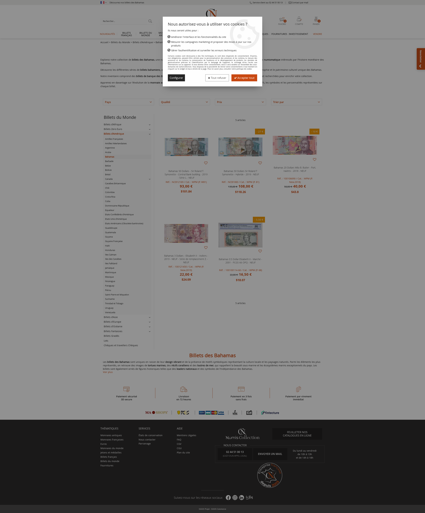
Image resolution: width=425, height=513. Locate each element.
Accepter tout (246, 78)
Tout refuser (218, 78)
